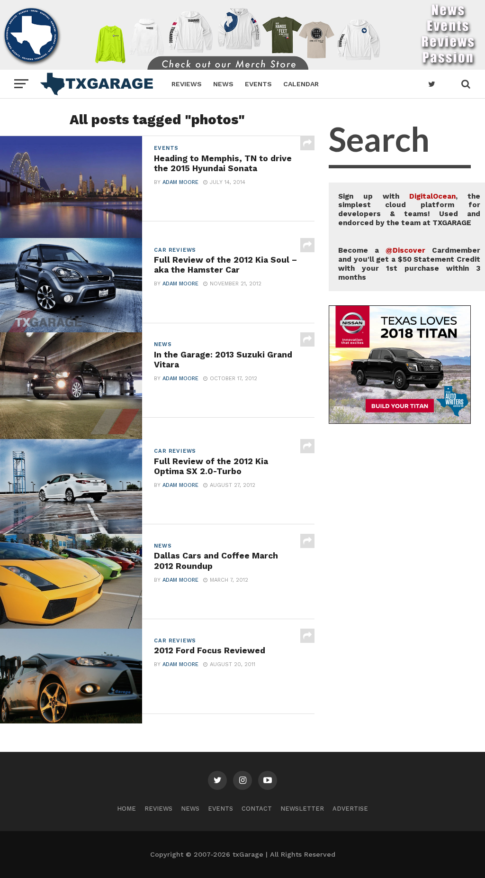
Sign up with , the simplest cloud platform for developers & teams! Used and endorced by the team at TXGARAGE (409, 209)
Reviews (186, 84)
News (223, 84)
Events (258, 84)
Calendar (301, 84)
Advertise (350, 808)
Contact (257, 808)
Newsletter (302, 808)
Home (126, 808)
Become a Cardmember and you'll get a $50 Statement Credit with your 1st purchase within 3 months (409, 263)
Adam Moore (180, 182)
